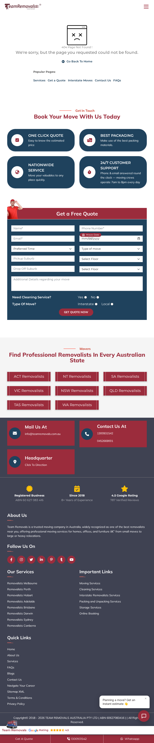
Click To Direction (36, 465)
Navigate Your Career (21, 685)
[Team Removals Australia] (23, 6)
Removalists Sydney (20, 619)
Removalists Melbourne (22, 583)
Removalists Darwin (20, 613)
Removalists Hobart (20, 595)
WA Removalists (77, 405)
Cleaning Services (90, 589)
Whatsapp (131, 739)
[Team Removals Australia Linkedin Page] (42, 560)
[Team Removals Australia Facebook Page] (12, 560)
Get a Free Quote (77, 213)
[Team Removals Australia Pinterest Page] (52, 560)
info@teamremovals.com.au (43, 434)
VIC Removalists (29, 390)
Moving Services (89, 583)
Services (39, 80)
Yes (80, 297)
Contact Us (103, 80)
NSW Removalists (77, 390)
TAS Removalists (29, 405)
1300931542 (105, 433)
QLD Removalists (125, 390)
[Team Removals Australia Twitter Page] (32, 560)
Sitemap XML (15, 691)
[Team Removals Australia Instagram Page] (22, 560)
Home (11, 649)
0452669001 (105, 441)
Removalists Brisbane (21, 607)
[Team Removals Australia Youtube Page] (72, 560)
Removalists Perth (19, 589)
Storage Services (90, 607)
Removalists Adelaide (21, 601)
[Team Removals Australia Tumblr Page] (62, 560)
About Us (13, 655)
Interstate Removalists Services (99, 595)
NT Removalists (77, 376)
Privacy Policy (16, 704)
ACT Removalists (29, 376)
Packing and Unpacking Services (100, 601)
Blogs (10, 673)
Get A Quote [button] (24, 739)
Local (105, 304)
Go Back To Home (79, 61)
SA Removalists (125, 376)
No (93, 297)
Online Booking (89, 613)
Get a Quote (57, 80)
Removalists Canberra (21, 625)
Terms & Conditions (19, 698)
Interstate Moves (80, 80)
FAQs (117, 80)
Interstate (86, 304)
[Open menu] (146, 6)
